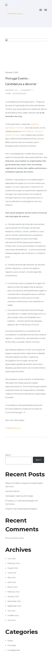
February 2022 (13, 592)
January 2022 (13, 596)
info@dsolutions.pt (13, 428)
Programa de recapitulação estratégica (21, 509)
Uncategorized (19, 94)
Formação (11, 645)
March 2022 (12, 587)
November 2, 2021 (11, 72)
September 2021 (14, 606)
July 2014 (11, 620)
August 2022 (12, 568)
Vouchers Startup (12, 491)
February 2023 (13, 563)
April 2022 (11, 582)
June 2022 (11, 573)
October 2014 (13, 615)
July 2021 (11, 611)
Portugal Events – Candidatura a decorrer (21, 81)
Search (8, 455)
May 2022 (11, 577)
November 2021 (14, 601)
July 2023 (11, 558)
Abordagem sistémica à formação (19, 496)
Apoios (10, 641)
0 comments (25, 90)
